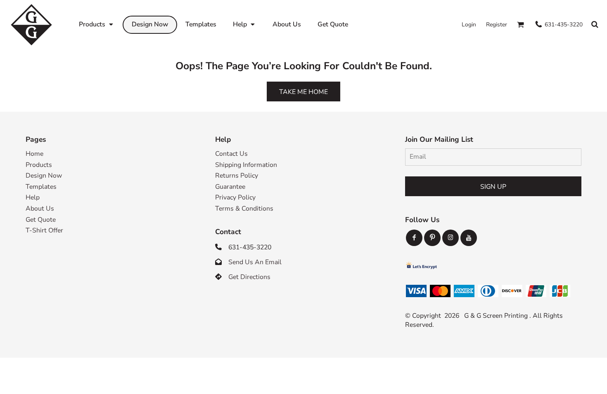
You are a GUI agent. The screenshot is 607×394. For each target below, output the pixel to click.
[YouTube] (468, 238)
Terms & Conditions (244, 208)
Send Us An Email (255, 262)
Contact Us (231, 153)
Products (39, 164)
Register (496, 24)
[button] (97, 24)
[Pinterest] (432, 238)
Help (33, 197)
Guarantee (230, 186)
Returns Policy (236, 175)
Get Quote (41, 219)
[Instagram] (450, 238)
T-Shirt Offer (44, 230)
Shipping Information (246, 164)
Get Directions (249, 276)
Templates (41, 186)
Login (469, 24)
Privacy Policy (235, 197)
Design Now (44, 175)
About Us (40, 208)
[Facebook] (414, 238)
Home (34, 153)
